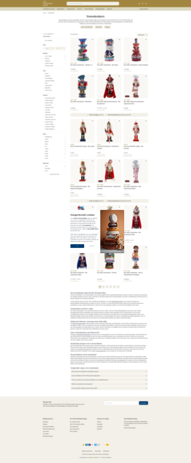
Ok (77, 246)
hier (82, 234)
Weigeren (91, 246)
